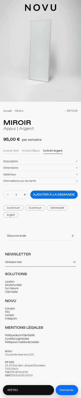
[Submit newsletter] (74, 262)
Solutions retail (13, 285)
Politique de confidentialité (19, 335)
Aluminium (13, 208)
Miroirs (19, 111)
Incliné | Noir (11, 150)
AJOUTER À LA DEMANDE (54, 195)
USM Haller (11, 292)
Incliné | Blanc (31, 150)
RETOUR (72, 111)
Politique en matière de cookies (22, 342)
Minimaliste (57, 208)
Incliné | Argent (53, 150)
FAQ (7, 312)
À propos (10, 308)
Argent (11, 215)
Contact (9, 315)
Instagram (11, 318)
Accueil (7, 111)
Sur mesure (11, 288)
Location (10, 281)
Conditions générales (17, 338)
